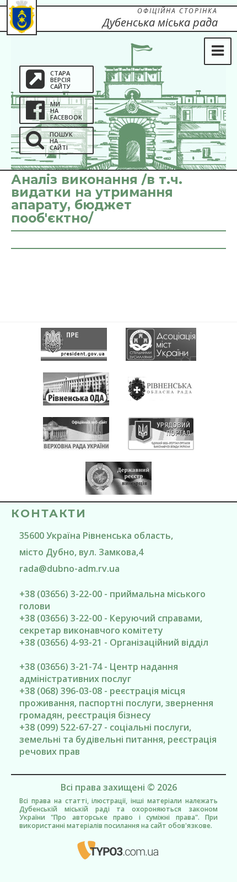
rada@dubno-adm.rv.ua (69, 568)
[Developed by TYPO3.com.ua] (118, 850)
